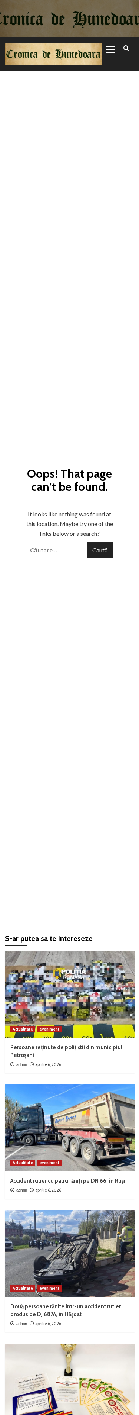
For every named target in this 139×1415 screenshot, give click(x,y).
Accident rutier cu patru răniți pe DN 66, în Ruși (67, 1180)
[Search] (126, 48)
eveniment (49, 1029)
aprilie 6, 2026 (48, 1064)
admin (21, 1064)
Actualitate (23, 1029)
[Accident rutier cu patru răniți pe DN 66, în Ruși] (70, 1127)
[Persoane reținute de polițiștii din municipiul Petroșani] (70, 994)
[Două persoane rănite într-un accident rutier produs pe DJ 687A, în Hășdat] (70, 1253)
